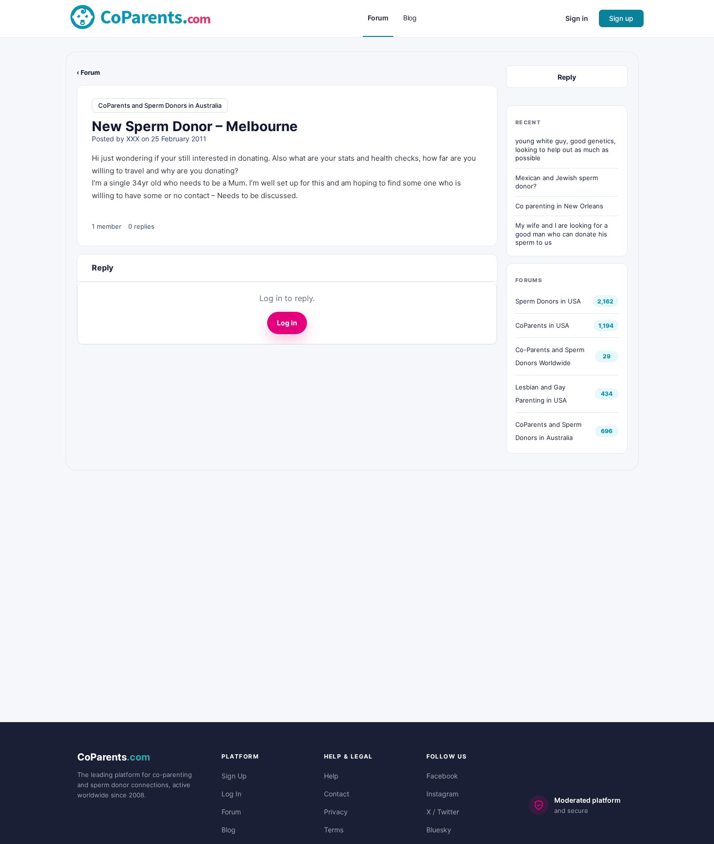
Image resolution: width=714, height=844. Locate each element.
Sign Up (234, 776)
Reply (567, 77)
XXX (132, 139)
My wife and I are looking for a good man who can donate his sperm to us (561, 233)
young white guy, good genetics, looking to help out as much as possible (565, 149)
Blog (228, 830)
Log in (287, 323)
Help (331, 776)
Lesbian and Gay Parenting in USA (541, 393)
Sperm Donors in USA (548, 301)
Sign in (576, 18)
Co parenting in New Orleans (559, 206)
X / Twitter (442, 812)
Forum (231, 812)
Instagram (442, 794)
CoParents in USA (542, 325)
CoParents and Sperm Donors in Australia (159, 105)
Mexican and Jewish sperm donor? (556, 182)
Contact (336, 794)
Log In (231, 794)
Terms (333, 830)
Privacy (336, 812)
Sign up (621, 18)
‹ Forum (88, 72)
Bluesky (438, 830)
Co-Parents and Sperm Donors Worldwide (549, 356)
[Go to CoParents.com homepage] (140, 18)
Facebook (442, 776)
